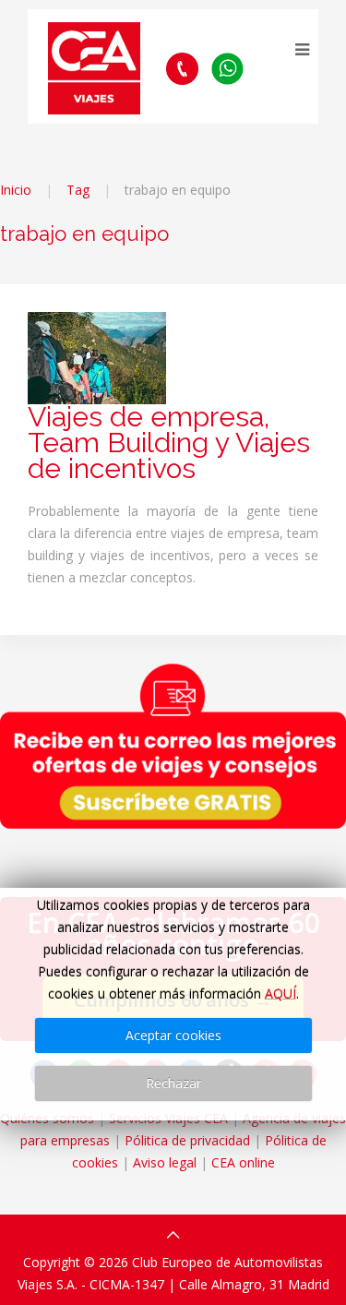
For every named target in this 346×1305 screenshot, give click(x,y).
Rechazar (173, 1083)
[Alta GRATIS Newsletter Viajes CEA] (173, 746)
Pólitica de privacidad (187, 1140)
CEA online (243, 1162)
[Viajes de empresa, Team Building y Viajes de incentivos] (97, 356)
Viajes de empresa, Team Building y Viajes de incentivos (169, 443)
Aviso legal (165, 1162)
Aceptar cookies (173, 1035)
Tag (77, 189)
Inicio (15, 189)
